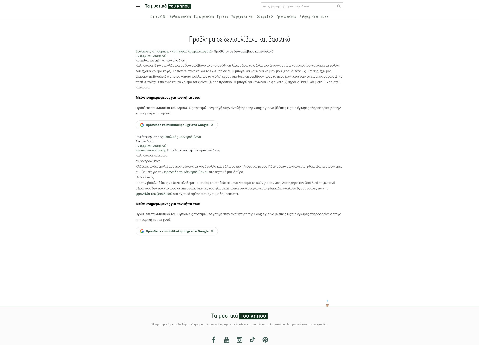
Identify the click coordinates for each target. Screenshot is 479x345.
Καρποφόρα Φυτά (204, 16)
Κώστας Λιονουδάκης (151, 150)
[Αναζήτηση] (339, 6)
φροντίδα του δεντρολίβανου (186, 172)
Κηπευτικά (222, 16)
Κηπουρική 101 (159, 16)
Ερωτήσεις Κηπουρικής (152, 51)
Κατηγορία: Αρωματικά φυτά (191, 51)
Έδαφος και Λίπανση (242, 16)
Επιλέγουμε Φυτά (309, 16)
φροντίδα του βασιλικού (154, 194)
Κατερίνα (142, 60)
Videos (324, 16)
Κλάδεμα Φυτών (265, 16)
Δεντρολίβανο (190, 137)
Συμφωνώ (145, 56)
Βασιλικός (170, 137)
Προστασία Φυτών (286, 16)
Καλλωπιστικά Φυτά (180, 16)
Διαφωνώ (160, 56)
